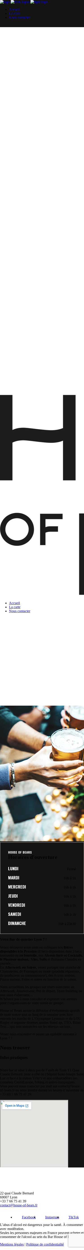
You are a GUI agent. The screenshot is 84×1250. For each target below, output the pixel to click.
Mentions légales (12, 1244)
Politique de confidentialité (45, 1244)
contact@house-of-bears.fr (18, 1205)
